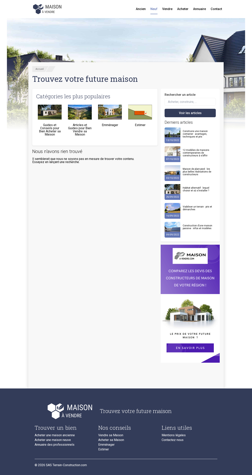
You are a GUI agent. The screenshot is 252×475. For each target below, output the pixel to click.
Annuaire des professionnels (54, 444)
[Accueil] (47, 9)
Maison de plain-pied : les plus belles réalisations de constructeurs (197, 172)
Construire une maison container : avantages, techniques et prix (195, 134)
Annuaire (199, 9)
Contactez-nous (172, 440)
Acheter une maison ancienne (55, 435)
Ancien (141, 9)
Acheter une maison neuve (53, 440)
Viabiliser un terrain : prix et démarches (197, 208)
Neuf (154, 9)
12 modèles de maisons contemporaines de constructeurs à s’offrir (196, 153)
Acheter (182, 9)
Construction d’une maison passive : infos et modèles (197, 227)
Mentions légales (174, 435)
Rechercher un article (180, 95)
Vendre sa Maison (110, 435)
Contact (216, 9)
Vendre (167, 9)
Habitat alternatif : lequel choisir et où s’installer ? (196, 189)
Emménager (106, 444)
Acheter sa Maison (111, 440)
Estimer (103, 449)
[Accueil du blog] (64, 411)
